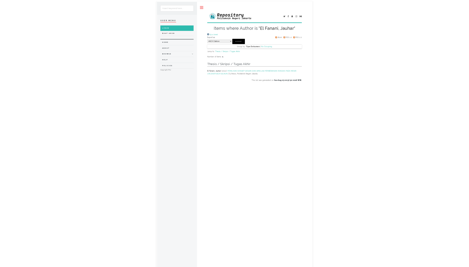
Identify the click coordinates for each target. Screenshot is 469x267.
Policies (167, 65)
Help (165, 60)
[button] (238, 41)
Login (165, 28)
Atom (279, 37)
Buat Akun (168, 33)
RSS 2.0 (298, 37)
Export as (211, 37)
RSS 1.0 (288, 37)
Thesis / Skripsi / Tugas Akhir (227, 51)
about (166, 48)
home (165, 42)
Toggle (201, 7)
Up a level (213, 35)
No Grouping (266, 46)
